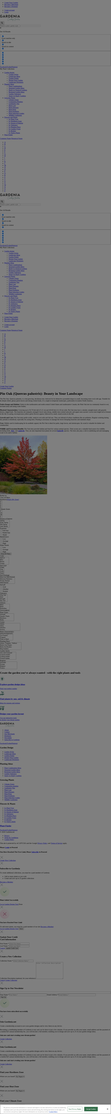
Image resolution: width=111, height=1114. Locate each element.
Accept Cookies (91, 1109)
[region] (55, 1109)
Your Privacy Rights (75, 1109)
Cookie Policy (53, 1112)
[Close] (107, 1109)
